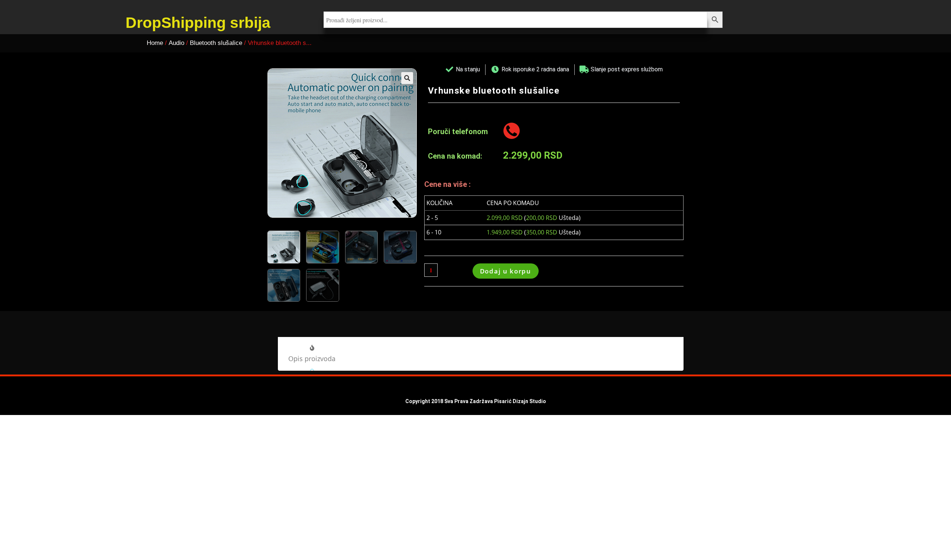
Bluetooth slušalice (216, 42)
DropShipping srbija (198, 22)
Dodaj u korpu (505, 271)
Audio (176, 42)
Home (155, 42)
